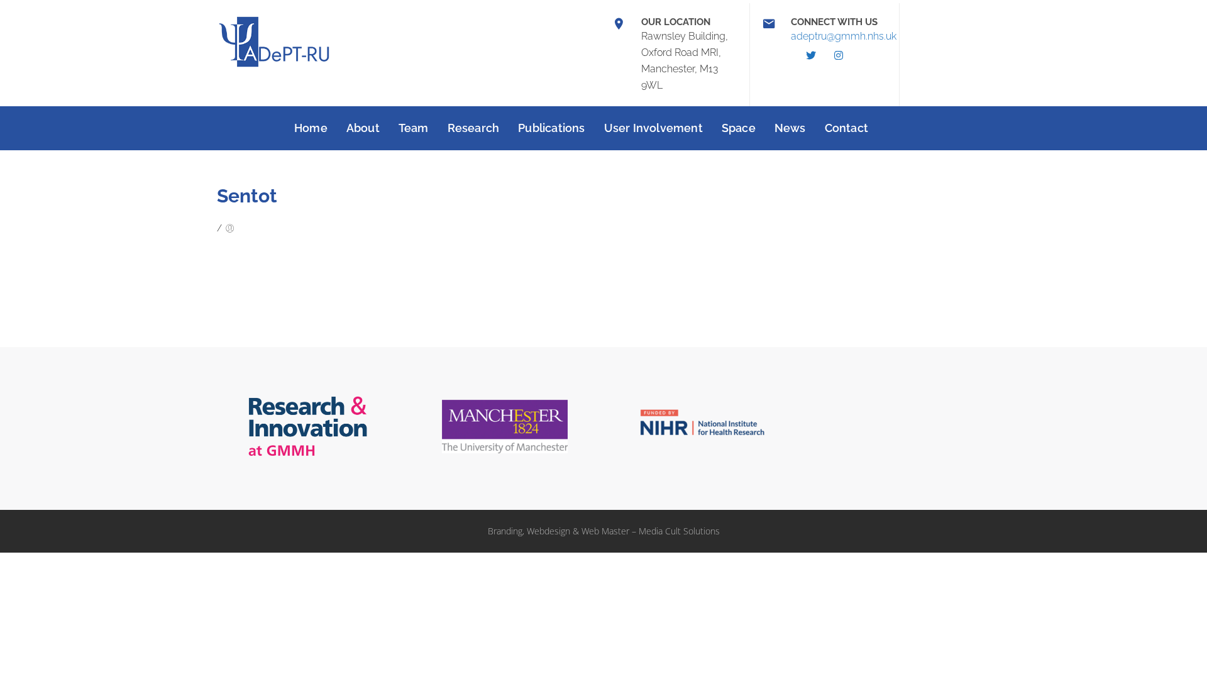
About (363, 128)
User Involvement (653, 128)
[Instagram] (838, 55)
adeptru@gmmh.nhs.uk (843, 36)
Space (739, 128)
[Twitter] (811, 55)
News (790, 128)
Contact (846, 128)
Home (311, 128)
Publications (551, 128)
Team (414, 128)
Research (474, 128)
